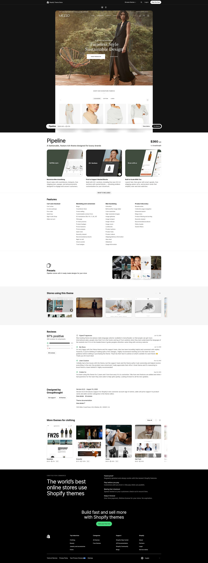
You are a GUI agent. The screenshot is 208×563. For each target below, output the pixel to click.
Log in (146, 2)
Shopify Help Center (122, 540)
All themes (62, 397)
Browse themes (130, 2)
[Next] (160, 293)
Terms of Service (52, 558)
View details (80, 396)
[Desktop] (102, 7)
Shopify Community (122, 546)
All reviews (51, 353)
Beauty (72, 543)
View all (149, 420)
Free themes (97, 543)
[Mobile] (105, 7)
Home (72, 549)
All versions (88, 396)
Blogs (118, 549)
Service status (143, 549)
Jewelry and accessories (77, 546)
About (141, 540)
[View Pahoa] (132, 267)
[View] (60, 308)
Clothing (72, 540)
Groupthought (157, 145)
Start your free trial (104, 524)
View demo (146, 126)
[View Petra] (142, 267)
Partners (141, 543)
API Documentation (122, 543)
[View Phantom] (121, 267)
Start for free (156, 2)
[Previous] (156, 293)
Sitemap (90, 558)
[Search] (141, 2)
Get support (52, 397)
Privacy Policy (63, 558)
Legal (141, 546)
